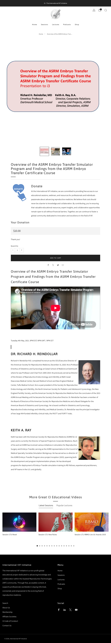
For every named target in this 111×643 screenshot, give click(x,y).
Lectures (55, 24)
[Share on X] (53, 265)
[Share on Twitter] (57, 265)
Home (34, 24)
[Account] (94, 10)
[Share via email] (62, 265)
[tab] (37, 545)
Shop (77, 24)
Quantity (14, 246)
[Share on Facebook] (48, 265)
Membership (7, 612)
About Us (6, 607)
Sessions (44, 24)
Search (5, 603)
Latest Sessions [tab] (46, 505)
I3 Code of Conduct (10, 621)
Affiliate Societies (9, 616)
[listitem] (55, 3)
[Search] (105, 10)
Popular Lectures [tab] (64, 505)
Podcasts (67, 24)
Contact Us (6, 625)
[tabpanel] (55, 529)
